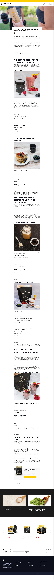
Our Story (20, 3)
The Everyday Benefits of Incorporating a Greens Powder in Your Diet (38, 509)
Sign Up (27, 552)
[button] (3, 531)
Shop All (15, 3)
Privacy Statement (30, 565)
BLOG (25, 3)
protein (21, 66)
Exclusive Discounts (43, 565)
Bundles (16, 565)
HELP (32, 3)
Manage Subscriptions (43, 561)
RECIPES (28, 3)
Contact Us (41, 562)
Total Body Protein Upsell (42, 536)
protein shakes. (36, 43)
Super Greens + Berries (18, 562)
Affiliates (29, 562)
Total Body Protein (12, 536)
